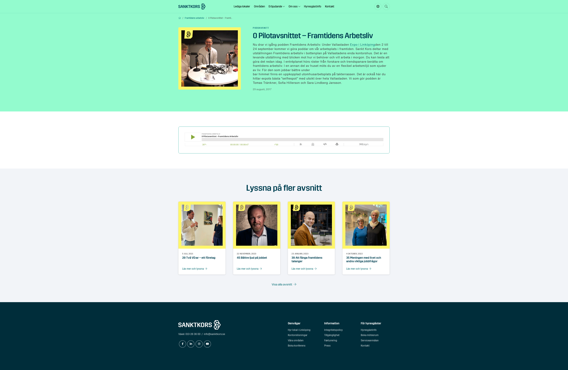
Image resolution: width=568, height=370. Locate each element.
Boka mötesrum (370, 335)
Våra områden (296, 340)
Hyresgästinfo (312, 6)
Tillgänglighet (331, 335)
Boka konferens (296, 345)
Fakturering (330, 340)
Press (327, 345)
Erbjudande (275, 6)
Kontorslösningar (297, 335)
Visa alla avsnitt (282, 284)
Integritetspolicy (333, 330)
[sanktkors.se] (192, 6)
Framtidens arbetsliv (194, 18)
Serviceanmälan (370, 340)
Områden (259, 6)
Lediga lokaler (242, 6)
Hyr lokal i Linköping (299, 330)
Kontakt (329, 6)
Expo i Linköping (362, 44)
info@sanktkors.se (214, 334)
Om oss (293, 6)
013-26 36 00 (192, 334)
